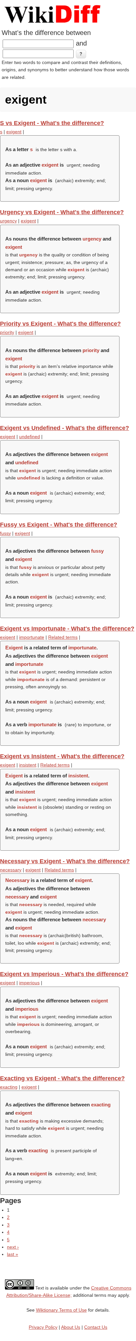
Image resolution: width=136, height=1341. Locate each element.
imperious (29, 982)
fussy (5, 533)
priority (7, 332)
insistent (27, 765)
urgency (8, 220)
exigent (13, 131)
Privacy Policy (43, 1327)
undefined (29, 436)
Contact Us (95, 1327)
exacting (8, 1087)
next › (13, 1247)
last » (12, 1254)
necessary (10, 869)
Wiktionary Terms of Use (61, 1310)
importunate (31, 637)
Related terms (63, 637)
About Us (70, 1327)
